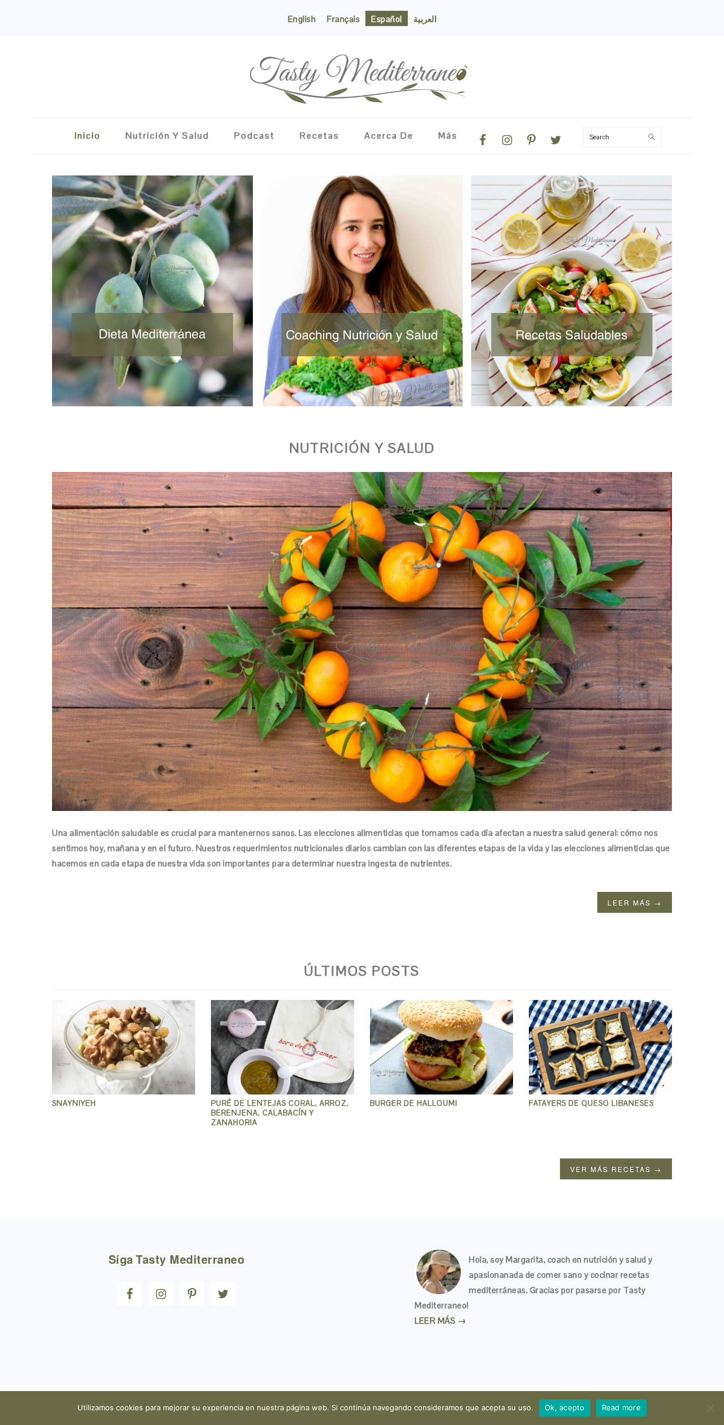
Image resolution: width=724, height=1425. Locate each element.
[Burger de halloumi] (441, 1091)
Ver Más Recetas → (616, 1169)
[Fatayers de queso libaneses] (600, 1091)
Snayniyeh (74, 1103)
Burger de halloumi (414, 1103)
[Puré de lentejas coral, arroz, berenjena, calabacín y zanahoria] (282, 1091)
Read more (621, 1407)
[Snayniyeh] (123, 1091)
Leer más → (634, 902)
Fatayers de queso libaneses (591, 1103)
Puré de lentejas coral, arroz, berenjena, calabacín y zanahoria (280, 1112)
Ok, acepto (565, 1407)
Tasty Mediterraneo (362, 71)
